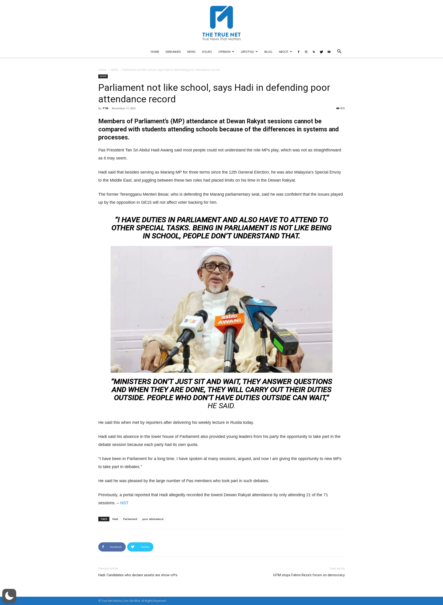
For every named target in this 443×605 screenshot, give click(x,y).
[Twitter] (321, 51)
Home (102, 70)
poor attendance (153, 519)
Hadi (115, 519)
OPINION (224, 52)
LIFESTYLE (247, 52)
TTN (105, 108)
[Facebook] (298, 51)
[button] (339, 52)
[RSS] (313, 51)
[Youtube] (329, 51)
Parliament (130, 519)
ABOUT (283, 52)
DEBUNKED (173, 52)
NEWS (191, 52)
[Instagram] (306, 51)
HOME (155, 52)
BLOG (268, 52)
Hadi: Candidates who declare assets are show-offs (137, 575)
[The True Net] (221, 23)
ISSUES (207, 52)
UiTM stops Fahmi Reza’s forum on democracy (309, 575)
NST (124, 503)
